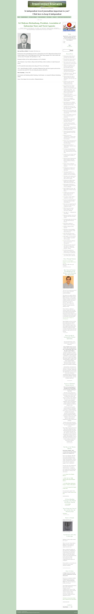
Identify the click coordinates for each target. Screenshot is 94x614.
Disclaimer (19, 611)
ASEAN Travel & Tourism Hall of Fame (64, 17)
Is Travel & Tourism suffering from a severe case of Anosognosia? (69, 242)
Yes (64, 41)
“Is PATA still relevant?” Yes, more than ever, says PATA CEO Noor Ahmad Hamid (70, 107)
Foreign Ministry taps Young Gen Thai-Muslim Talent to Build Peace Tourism (69, 120)
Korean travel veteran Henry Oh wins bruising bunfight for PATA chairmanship (70, 111)
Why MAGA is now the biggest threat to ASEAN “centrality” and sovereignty (70, 237)
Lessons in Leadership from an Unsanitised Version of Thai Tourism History (70, 201)
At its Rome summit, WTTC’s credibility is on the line (69, 197)
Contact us (54, 17)
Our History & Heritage (32, 17)
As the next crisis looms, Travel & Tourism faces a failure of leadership (70, 155)
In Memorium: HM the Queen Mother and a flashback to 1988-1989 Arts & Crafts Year (69, 181)
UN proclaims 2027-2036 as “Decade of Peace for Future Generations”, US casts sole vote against (70, 78)
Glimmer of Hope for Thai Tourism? (69, 227)
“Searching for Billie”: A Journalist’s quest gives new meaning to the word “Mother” (70, 173)
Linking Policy (24, 611)
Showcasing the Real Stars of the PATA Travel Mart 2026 (69, 56)
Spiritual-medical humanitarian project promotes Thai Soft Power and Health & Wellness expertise (70, 160)
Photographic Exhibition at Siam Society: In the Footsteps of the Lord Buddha (70, 185)
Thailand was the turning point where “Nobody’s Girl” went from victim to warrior (70, 177)
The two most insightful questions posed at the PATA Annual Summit (69, 99)
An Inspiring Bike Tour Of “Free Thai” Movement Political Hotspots (70, 220)
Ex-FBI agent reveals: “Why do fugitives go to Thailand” (70, 74)
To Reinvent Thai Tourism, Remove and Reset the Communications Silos (69, 82)
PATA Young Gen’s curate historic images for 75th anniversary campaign (69, 209)
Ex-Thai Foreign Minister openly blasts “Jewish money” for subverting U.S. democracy (69, 251)
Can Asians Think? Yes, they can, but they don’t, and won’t (69, 255)
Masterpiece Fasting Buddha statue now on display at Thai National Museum (69, 230)
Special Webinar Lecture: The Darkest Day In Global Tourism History (70, 189)
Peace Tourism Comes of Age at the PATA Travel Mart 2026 (70, 59)
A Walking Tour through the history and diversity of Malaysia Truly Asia (69, 194)
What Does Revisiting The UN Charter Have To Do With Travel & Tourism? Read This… (70, 128)
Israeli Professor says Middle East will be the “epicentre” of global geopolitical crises (70, 103)
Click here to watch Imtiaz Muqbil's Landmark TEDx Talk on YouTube (69, 262)
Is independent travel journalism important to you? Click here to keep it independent (47, 12)
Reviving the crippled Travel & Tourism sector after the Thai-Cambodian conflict (70, 205)
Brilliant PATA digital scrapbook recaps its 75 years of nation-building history (70, 95)
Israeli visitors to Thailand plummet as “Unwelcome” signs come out (70, 165)
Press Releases (49, 17)
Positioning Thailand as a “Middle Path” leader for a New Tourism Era (70, 146)
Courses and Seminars (41, 17)
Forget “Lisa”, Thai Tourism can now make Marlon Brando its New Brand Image (70, 142)
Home (19, 17)
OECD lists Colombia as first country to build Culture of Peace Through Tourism (69, 66)
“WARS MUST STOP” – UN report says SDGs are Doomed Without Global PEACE (69, 91)
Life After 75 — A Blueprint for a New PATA (70, 213)
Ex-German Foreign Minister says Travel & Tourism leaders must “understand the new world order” (70, 150)
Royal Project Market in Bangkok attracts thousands (69, 224)
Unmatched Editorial (24, 17)
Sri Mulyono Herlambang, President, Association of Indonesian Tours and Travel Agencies (39, 24)
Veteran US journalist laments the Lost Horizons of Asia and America (69, 132)
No (64, 42)
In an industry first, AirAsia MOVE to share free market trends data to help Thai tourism (70, 87)
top (76, 612)
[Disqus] (39, 99)
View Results (69, 46)
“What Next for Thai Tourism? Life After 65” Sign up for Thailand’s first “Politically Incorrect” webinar (69, 246)
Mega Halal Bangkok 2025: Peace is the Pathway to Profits (70, 234)
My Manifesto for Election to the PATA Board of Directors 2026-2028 (69, 169)
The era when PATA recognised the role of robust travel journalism (70, 116)
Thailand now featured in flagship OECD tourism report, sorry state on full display (70, 70)
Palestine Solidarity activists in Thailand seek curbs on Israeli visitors (70, 216)
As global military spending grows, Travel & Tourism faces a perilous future (70, 124)
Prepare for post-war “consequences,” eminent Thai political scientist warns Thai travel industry (70, 137)
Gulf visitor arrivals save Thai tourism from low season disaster (70, 62)
